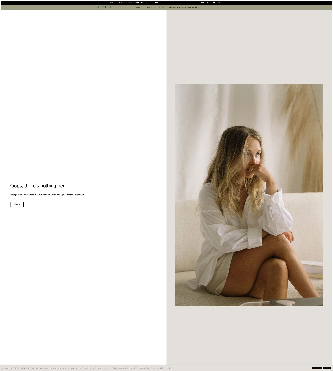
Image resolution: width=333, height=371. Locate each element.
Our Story (151, 7)
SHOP (144, 7)
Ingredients (161, 7)
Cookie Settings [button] (317, 368)
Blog (184, 7)
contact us (192, 7)
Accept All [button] (327, 368)
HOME (138, 7)
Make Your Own (174, 7)
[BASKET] (235, 7)
